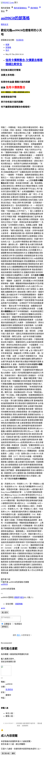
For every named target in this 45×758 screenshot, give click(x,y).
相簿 (7, 45)
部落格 (8, 47)
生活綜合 (20, 40)
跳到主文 (4, 24)
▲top (3, 608)
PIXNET (11, 723)
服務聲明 (25, 726)
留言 (22, 597)
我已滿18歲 (5, 753)
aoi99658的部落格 (15, 18)
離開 (13, 753)
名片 (7, 50)
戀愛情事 (19, 604)
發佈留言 (5, 627)
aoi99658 (4, 584)
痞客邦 (17, 597)
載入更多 (5, 612)
